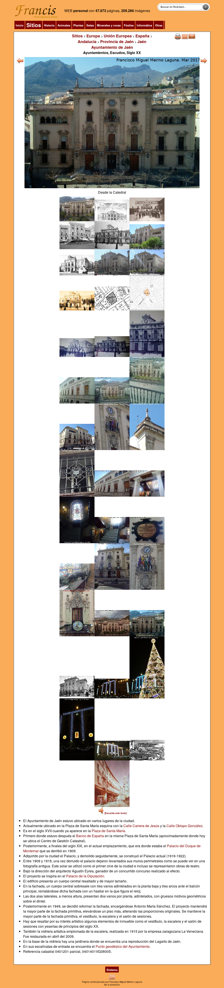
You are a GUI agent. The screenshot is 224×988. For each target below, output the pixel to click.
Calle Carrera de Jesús (141, 825)
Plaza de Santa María (108, 830)
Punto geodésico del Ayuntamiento (123, 946)
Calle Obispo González (184, 825)
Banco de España (90, 835)
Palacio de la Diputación (85, 875)
